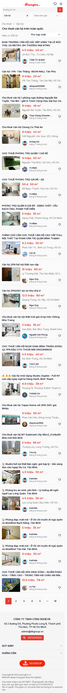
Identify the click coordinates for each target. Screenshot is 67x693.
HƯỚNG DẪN (9, 653)
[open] (60, 4)
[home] (32, 5)
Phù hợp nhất (38, 34)
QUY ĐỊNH (7, 645)
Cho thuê (7, 23)
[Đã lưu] (54, 4)
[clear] (27, 16)
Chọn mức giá (40, 15)
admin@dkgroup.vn (32, 631)
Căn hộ (7, 15)
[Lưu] (60, 61)
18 (55, 601)
